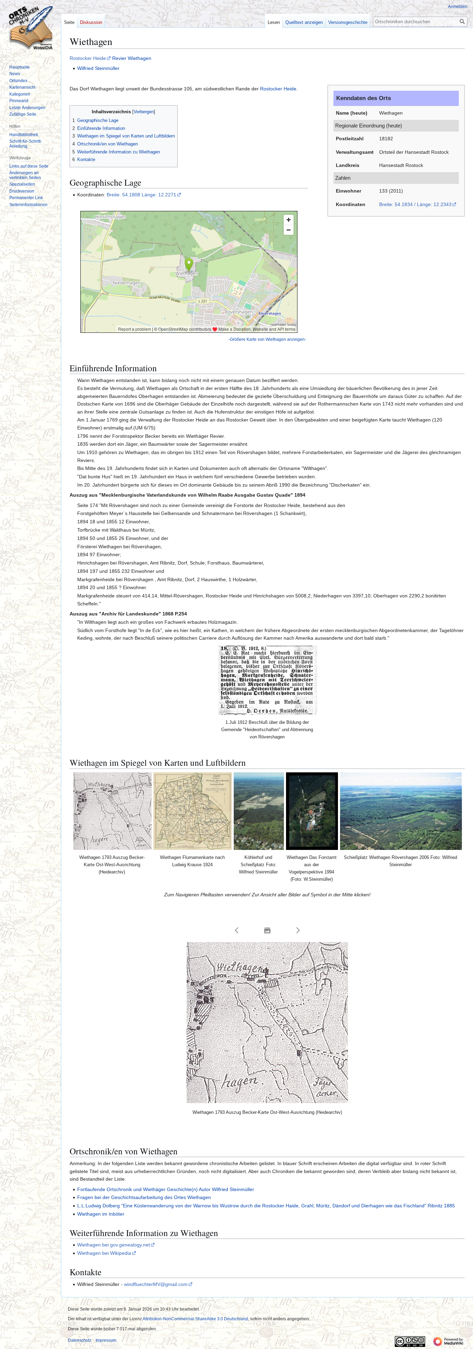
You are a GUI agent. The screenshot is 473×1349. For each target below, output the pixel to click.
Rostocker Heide (88, 58)
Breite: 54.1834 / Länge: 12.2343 (415, 204)
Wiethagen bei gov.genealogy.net (113, 1245)
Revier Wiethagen (131, 58)
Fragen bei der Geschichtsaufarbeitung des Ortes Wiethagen (144, 1197)
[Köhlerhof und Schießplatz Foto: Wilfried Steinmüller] (259, 811)
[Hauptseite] (30, 27)
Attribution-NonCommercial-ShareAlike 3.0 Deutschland (195, 1318)
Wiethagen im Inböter (100, 1214)
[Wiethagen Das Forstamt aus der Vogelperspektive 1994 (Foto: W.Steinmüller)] (312, 811)
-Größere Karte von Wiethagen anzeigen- (267, 339)
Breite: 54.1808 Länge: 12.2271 (141, 194)
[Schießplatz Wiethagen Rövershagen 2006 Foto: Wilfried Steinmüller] (401, 811)
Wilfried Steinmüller (98, 68)
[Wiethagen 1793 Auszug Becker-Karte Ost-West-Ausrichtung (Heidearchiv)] (112, 811)
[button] (236, 930)
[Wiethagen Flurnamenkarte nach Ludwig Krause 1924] (192, 811)
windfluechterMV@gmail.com (156, 1284)
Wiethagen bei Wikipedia (104, 1253)
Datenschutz (79, 1340)
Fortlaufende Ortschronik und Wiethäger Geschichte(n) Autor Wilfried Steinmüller (165, 1189)
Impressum (106, 1340)
